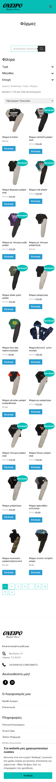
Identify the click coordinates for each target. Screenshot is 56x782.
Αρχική (5, 86)
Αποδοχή (28, 775)
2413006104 (15, 664)
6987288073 (31, 664)
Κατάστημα (16, 86)
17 (5, 592)
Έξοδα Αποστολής (11, 743)
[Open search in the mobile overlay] (28, 49)
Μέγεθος (8, 73)
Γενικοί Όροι (8, 731)
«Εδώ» (20, 764)
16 (45, 586)
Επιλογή (8, 148)
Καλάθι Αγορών (10, 701)
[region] (28, 762)
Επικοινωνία (8, 707)
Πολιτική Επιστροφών (13, 724)
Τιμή (5, 66)
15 (38, 586)
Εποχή (6, 79)
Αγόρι (25, 86)
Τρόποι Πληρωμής (11, 737)
